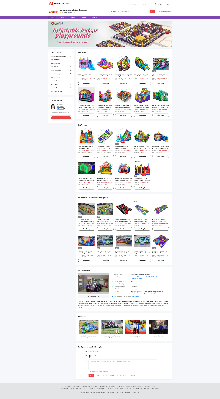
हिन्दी (130, 388)
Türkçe (140, 388)
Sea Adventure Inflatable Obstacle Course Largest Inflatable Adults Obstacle (141, 221)
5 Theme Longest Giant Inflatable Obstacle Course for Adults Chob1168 (105, 221)
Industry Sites (121, 386)
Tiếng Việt (146, 388)
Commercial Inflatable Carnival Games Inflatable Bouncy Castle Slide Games (86, 107)
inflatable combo (55, 63)
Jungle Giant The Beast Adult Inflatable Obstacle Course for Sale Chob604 (86, 221)
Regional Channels (130, 386)
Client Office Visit (158, 336)
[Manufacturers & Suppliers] (59, 3)
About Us (73, 17)
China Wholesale (103, 386)
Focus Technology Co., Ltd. (98, 392)
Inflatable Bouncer (55, 77)
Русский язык (92, 388)
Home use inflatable (56, 70)
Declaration (127, 392)
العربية (116, 388)
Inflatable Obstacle (56, 81)
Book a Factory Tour (93, 296)
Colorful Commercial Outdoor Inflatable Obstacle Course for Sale (105, 75)
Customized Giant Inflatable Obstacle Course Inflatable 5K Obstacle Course (123, 221)
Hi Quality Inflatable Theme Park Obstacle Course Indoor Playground (160, 252)
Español (73, 388)
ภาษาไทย (135, 388)
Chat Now (61, 108)
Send (91, 375)
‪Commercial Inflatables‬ (137, 277)
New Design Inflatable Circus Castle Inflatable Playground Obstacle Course (104, 107)
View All (80, 308)
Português (78, 388)
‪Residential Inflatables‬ (150, 277)
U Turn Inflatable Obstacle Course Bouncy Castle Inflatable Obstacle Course (105, 148)
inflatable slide (54, 67)
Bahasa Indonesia (155, 388)
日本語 (126, 388)
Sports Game (54, 84)
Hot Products (68, 386)
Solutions (83, 17)
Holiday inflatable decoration (58, 56)
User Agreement (119, 392)
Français (85, 388)
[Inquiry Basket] (152, 4)
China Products (76, 386)
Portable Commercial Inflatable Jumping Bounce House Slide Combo (123, 75)
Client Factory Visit (135, 336)
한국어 (121, 388)
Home (52, 17)
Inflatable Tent (54, 88)
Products (63, 17)
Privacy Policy (135, 392)
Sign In (128, 4)
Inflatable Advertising (56, 91)
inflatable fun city (55, 59)
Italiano (99, 388)
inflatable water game (56, 74)
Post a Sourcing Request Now (126, 375)
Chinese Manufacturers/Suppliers (89, 386)
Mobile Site (147, 386)
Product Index (139, 386)
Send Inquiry (86, 83)
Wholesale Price (112, 386)
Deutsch (104, 388)
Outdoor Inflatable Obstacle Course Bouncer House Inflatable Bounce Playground (86, 148)
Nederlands (110, 388)
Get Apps (159, 4)
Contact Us (94, 17)
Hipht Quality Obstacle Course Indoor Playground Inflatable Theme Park (86, 252)
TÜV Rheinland (135, 296)
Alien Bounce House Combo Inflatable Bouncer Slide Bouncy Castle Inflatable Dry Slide (142, 75)
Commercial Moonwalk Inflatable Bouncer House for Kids (160, 75)
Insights (153, 386)
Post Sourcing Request (165, 11)
